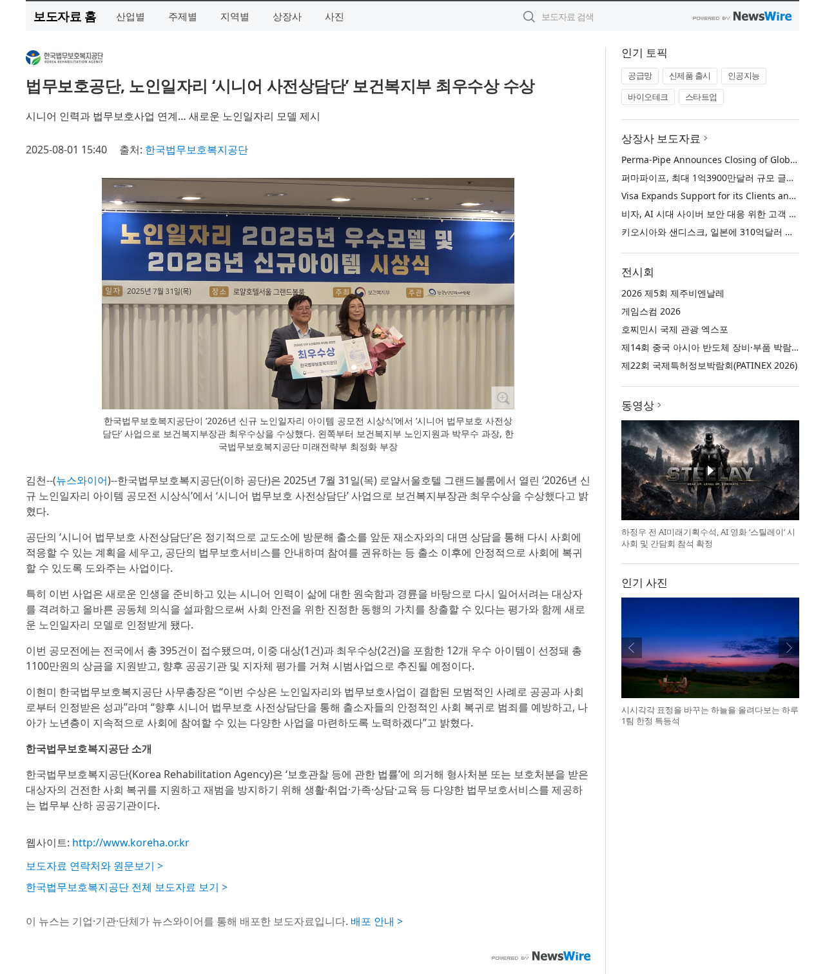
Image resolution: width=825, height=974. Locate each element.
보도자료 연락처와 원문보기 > (94, 866)
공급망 (640, 75)
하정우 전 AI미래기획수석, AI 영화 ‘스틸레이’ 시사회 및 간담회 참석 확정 (708, 537)
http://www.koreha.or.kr (130, 842)
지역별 (234, 16)
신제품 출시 (690, 75)
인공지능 (744, 75)
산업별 (130, 16)
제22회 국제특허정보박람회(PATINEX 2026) (709, 365)
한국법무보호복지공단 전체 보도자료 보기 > (127, 887)
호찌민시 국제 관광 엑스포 (674, 329)
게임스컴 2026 (651, 311)
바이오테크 (648, 96)
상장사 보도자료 (661, 138)
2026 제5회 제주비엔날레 (672, 293)
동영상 (637, 405)
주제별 (182, 16)
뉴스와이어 (82, 480)
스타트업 (701, 96)
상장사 (287, 16)
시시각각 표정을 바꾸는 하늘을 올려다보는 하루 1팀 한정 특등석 (710, 715)
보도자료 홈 (65, 16)
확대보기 (502, 397)
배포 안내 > (377, 921)
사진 (334, 16)
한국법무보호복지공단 (196, 149)
